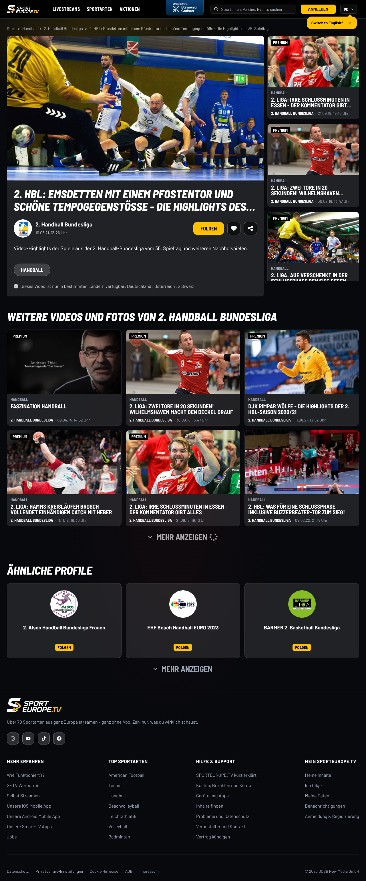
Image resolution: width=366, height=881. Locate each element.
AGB (129, 871)
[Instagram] (13, 738)
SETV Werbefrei (22, 785)
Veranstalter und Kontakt (220, 826)
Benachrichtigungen (325, 806)
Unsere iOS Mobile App (29, 806)
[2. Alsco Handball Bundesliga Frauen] (64, 604)
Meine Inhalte (318, 775)
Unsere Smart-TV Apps (29, 826)
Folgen (208, 228)
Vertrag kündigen (213, 837)
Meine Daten (317, 795)
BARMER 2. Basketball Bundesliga (302, 628)
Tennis (115, 785)
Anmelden (318, 9)
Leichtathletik (122, 816)
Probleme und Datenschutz (222, 816)
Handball (29, 28)
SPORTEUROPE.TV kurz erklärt (226, 775)
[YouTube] (28, 738)
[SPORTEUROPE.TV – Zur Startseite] (23, 9)
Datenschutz (18, 871)
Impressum (149, 871)
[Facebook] (59, 738)
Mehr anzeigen (187, 669)
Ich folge (313, 785)
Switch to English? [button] (327, 20)
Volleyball (117, 826)
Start (11, 28)
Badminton (119, 837)
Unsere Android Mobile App (33, 816)
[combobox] (257, 9)
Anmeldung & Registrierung (332, 816)
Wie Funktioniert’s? (26, 775)
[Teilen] (250, 228)
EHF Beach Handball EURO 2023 (182, 628)
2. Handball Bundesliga (63, 28)
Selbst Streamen (23, 795)
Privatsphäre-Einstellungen (59, 871)
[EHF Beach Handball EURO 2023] (183, 604)
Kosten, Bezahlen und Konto (223, 785)
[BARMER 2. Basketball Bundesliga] (302, 604)
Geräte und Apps (212, 795)
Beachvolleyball (123, 806)
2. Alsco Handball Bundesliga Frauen (64, 628)
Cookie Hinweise (104, 871)
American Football (126, 775)
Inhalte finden (209, 806)
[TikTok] (44, 738)
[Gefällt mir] (233, 228)
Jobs (12, 837)
